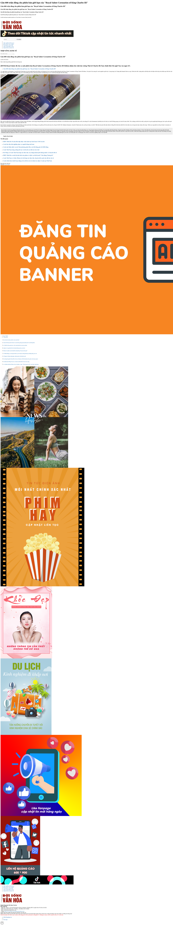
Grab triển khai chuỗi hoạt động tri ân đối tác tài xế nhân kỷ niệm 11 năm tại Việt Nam (27, 161)
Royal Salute (7, 164)
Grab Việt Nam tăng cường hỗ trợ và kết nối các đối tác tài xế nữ (21, 150)
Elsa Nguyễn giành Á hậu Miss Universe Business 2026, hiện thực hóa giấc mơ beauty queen (20, 358)
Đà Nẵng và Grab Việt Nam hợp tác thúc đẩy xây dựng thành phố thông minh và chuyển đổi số (30, 152)
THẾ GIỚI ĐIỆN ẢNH (8, 46)
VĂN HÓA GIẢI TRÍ (8, 45)
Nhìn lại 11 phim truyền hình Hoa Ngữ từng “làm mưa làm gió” (15, 350)
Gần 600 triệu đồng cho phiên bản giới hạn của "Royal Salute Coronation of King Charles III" (29, 69)
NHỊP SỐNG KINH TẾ (8, 47)
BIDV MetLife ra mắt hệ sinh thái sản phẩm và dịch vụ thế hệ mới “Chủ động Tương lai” (28, 155)
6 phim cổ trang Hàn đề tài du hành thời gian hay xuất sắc (14, 348)
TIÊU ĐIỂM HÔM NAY (8, 43)
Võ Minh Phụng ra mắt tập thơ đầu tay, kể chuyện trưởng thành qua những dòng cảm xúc (20, 353)
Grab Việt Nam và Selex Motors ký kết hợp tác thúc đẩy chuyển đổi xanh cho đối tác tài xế (28, 158)
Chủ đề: (2, 164)
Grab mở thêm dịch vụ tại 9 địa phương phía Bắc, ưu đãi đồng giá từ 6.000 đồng (25, 147)
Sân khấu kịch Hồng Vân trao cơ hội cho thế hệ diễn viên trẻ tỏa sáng (16, 361)
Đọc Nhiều (5, 336)
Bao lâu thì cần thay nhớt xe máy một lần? (11, 339)
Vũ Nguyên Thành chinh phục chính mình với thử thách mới (14, 356)
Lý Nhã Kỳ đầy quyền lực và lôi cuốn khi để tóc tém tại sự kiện (15, 345)
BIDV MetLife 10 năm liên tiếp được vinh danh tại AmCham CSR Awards (24, 141)
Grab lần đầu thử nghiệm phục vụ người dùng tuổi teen (18, 144)
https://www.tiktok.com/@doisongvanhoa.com (14, 911)
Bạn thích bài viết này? (5, 163)
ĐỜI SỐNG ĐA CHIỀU (8, 44)
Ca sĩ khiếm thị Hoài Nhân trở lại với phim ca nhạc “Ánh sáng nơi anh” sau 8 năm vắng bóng (20, 364)
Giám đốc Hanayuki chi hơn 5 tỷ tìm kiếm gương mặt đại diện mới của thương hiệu (19, 342)
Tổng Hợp (5, 337)
